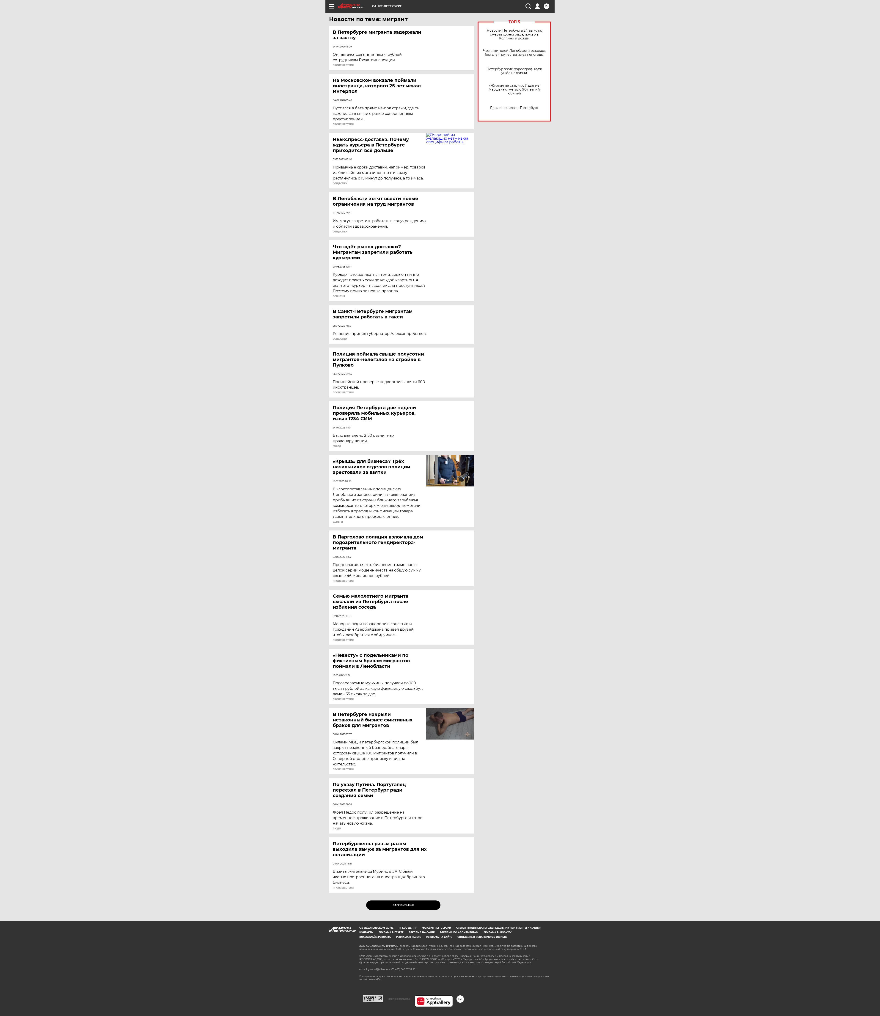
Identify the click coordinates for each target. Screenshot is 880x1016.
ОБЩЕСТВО (340, 183)
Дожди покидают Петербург (514, 108)
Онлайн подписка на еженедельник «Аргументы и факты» (498, 927)
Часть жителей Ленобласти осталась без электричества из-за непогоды (514, 53)
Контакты (366, 932)
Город (337, 446)
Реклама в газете (391, 932)
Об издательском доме (376, 927)
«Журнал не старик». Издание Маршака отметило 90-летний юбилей (514, 89)
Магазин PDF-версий (436, 927)
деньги (338, 522)
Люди (337, 829)
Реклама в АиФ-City (498, 932)
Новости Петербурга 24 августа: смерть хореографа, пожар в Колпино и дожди (514, 34)
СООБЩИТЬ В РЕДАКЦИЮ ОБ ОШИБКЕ (482, 937)
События (339, 296)
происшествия (343, 65)
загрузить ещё (403, 905)
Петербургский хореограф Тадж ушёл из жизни (514, 71)
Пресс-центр (407, 927)
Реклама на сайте (422, 932)
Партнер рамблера (399, 998)
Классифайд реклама (375, 937)
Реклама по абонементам (459, 932)
